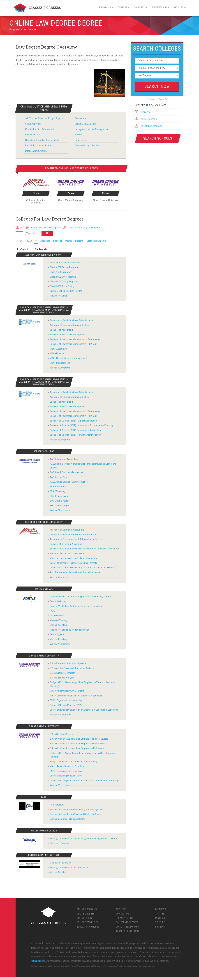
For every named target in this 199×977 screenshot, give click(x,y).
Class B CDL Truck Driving (62, 286)
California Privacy (127, 922)
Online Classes (85, 918)
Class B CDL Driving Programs (64, 281)
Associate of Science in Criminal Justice (69, 325)
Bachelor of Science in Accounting (66, 544)
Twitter (159, 913)
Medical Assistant (58, 872)
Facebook (160, 909)
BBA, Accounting (58, 486)
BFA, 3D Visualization (60, 496)
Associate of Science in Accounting (67, 530)
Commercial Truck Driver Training (66, 291)
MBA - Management (60, 363)
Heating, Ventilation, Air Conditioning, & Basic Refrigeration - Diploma (83, 838)
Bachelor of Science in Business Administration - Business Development (85, 548)
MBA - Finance (57, 353)
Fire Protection (32, 134)
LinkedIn (160, 926)
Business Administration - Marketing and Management (76, 809)
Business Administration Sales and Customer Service (76, 814)
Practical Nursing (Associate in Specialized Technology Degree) (80, 596)
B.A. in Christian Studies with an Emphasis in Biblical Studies (79, 739)
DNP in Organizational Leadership (66, 700)
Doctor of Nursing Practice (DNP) (66, 705)
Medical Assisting (58, 295)
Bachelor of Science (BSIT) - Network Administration (75, 435)
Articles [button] (179, 7)
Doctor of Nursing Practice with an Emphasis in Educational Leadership (84, 710)
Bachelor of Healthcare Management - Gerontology (75, 339)
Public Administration (36, 150)
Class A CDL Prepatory (61, 272)
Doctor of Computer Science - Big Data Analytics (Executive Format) (83, 567)
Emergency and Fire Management (91, 129)
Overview (145, 112)
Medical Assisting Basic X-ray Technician (69, 630)
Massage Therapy (58, 620)
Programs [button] (105, 7)
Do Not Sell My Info (127, 926)
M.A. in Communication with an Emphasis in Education (76, 695)
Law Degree (29, 29)
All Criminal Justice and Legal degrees (44, 118)
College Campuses (87, 922)
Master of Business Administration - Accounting (73, 558)
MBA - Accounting (58, 349)
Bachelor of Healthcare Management (68, 334)
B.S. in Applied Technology (62, 673)
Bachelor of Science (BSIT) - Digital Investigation (73, 420)
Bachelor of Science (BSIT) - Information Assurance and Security (81, 425)
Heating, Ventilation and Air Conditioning (69, 867)
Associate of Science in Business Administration (73, 534)
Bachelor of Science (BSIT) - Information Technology (75, 430)
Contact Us (122, 913)
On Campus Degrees (151, 126)
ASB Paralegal (57, 804)
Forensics (79, 134)
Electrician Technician (60, 862)
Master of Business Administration (67, 553)
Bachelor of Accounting (61, 330)
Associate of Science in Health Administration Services (76, 539)
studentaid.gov (38, 960)
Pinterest (161, 918)
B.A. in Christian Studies (61, 734)
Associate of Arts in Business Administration (71, 320)
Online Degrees (148, 119)
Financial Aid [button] (159, 7)
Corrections (80, 118)
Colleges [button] (139, 7)
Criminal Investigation (85, 123)
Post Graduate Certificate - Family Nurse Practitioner (75, 572)
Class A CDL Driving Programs (64, 267)
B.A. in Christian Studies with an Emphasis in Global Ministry (79, 743)
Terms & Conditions (127, 931)
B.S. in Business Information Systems (68, 663)
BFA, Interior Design (59, 505)
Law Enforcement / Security (39, 145)
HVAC (52, 611)
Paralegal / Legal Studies (87, 145)
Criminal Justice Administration (40, 129)
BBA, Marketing (57, 491)
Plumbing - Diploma (59, 843)
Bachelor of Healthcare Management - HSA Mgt (73, 344)
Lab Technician (57, 615)
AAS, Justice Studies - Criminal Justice (69, 482)
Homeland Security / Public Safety (42, 139)
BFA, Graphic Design (59, 501)
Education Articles (88, 926)
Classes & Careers (37, 8)
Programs (14, 29)
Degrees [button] (123, 7)
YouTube (160, 922)
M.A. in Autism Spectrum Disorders (67, 691)
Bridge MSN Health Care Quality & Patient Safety (73, 761)
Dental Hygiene (57, 634)
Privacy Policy (124, 918)
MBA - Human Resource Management (68, 358)
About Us (121, 909)
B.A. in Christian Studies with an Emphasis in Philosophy (77, 748)
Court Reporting (33, 123)
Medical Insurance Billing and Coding (67, 819)
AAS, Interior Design (59, 477)
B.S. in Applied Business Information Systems (72, 668)
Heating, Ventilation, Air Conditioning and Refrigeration (76, 606)
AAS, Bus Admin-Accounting (64, 459)
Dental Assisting (58, 601)
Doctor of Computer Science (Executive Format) (73, 563)
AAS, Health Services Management (67, 472)
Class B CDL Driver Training (63, 277)
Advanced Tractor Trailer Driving (65, 262)
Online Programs (87, 909)
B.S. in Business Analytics (62, 677)
